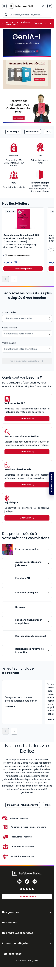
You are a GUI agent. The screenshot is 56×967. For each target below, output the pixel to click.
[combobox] (27, 14)
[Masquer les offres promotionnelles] (51, 23)
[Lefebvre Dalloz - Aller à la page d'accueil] (22, 6)
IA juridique (13, 131)
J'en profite (37, 23)
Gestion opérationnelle (17, 469)
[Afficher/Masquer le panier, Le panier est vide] (49, 6)
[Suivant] (14, 279)
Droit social (32, 131)
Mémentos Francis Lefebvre (22, 804)
